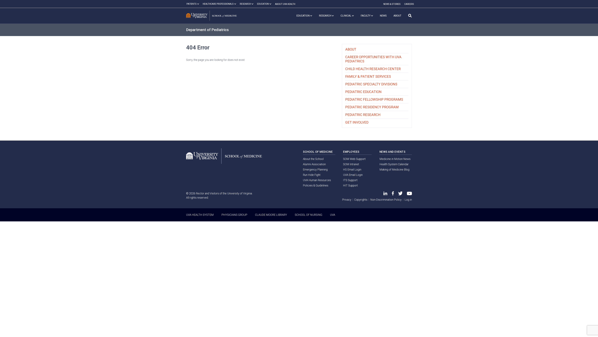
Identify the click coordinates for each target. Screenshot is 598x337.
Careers (409, 4)
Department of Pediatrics (207, 30)
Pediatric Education (363, 92)
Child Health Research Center (373, 69)
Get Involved (356, 122)
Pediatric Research (362, 115)
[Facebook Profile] (393, 194)
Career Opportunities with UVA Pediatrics (373, 59)
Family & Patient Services (368, 76)
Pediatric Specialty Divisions (371, 84)
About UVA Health (285, 4)
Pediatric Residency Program (372, 107)
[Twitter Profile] (400, 194)
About (350, 49)
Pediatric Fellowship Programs (374, 99)
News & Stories (392, 4)
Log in (408, 199)
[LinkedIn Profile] (385, 194)
